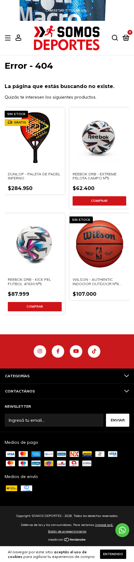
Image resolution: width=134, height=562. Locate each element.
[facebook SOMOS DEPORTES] (58, 351)
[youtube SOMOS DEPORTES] (76, 351)
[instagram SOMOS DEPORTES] (40, 351)
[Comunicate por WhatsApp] (122, 530)
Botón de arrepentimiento (67, 531)
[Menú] (9, 38)
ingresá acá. (104, 525)
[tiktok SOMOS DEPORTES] (94, 351)
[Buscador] (115, 38)
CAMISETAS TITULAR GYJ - (67, 10)
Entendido (113, 554)
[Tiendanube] (67, 540)
